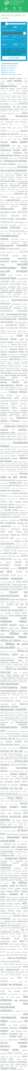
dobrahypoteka (8, 86)
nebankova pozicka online (5, 345)
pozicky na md (13, 569)
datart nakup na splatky (14, 132)
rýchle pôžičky (15, 799)
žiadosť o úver (8, 1069)
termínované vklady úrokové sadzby (7, 872)
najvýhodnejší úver (5, 317)
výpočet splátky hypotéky (15, 1057)
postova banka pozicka (11, 435)
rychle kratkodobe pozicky (14, 769)
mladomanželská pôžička (17, 239)
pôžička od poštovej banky (14, 653)
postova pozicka (22, 437)
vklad (2, 997)
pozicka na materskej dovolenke (19, 489)
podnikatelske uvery (9, 398)
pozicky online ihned (9, 582)
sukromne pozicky (18, 856)
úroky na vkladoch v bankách (13, 936)
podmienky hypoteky (21, 396)
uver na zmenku (9, 964)
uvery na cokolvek (16, 988)
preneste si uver (23, 714)
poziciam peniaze (11, 449)
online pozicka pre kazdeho (16, 375)
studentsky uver (7, 855)
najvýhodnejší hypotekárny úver (21, 306)
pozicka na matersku (10, 490)
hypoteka (10, 94)
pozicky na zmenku (22, 576)
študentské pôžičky (16, 859)
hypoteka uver (21, 176)
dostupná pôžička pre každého (14, 88)
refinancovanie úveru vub (13, 731)
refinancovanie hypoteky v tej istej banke (16, 719)
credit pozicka (17, 128)
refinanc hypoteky (8, 717)
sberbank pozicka (6, 810)
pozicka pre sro (14, 521)
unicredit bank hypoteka (12, 897)
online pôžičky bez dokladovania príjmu (14, 384)
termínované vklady (19, 863)
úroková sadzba (18, 906)
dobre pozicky (3, 137)
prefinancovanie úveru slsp (20, 695)
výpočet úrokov (21, 1059)
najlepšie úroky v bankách (11, 292)
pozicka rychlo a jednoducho (14, 528)
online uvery (19, 388)
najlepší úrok (8, 279)
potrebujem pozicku (16, 447)
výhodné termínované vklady (18, 1031)
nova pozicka (14, 359)
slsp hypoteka (14, 813)
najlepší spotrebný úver (14, 273)
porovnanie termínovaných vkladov (13, 414)
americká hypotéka (6, 109)
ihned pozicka (13, 200)
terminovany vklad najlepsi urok (18, 877)
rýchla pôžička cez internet (9, 759)
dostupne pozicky (19, 137)
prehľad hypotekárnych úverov (14, 699)
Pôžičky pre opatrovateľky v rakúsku (12, 74)
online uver (12, 388)
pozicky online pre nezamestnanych (11, 587)
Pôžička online (6, 11)
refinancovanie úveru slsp (14, 729)
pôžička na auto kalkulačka (14, 646)
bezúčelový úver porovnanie (21, 125)
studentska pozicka (7, 854)
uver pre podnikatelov (14, 968)
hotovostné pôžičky (21, 89)
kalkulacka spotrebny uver (21, 203)
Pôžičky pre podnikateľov (9, 68)
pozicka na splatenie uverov (15, 496)
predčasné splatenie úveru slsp (8, 682)
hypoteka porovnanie (5, 96)
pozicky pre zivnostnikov (11, 610)
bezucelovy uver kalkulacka (16, 122)
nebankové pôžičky (4, 350)
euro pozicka (17, 139)
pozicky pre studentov (18, 599)
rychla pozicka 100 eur (14, 737)
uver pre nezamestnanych (14, 967)
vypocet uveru (9, 1050)
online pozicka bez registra (10, 370)
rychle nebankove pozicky (16, 772)
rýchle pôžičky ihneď (16, 801)
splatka (15, 825)
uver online (18, 964)
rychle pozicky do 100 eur (14, 787)
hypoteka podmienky (8, 164)
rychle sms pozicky (11, 804)
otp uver (16, 390)
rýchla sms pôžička (18, 765)
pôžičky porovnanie (13, 675)
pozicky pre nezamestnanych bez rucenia (14, 596)
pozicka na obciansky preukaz (14, 495)
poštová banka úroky (5, 443)
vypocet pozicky (13, 1040)
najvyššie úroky (11, 331)
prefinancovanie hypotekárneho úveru (13, 686)
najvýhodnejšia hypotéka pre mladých (14, 321)
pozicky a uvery (9, 541)
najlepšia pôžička (22, 281)
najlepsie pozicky (9, 261)
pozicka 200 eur (7, 452)
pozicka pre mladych (10, 517)
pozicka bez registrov (5, 464)
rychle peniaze (18, 774)
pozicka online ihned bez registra (14, 503)
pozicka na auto (4, 483)
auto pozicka (14, 81)
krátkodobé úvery (19, 216)
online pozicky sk (21, 380)
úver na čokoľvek (3, 959)
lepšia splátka (19, 223)
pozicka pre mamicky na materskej (19, 515)
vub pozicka (16, 1011)
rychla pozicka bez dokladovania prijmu (14, 743)
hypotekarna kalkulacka (7, 177)
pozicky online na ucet (19, 585)
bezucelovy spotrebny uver (17, 84)
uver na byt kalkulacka (14, 952)
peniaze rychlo (18, 392)
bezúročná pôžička (5, 128)
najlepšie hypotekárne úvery (13, 284)
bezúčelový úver (6, 124)
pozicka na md (24, 491)
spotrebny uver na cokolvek (15, 844)
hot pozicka (10, 148)
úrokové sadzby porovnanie (14, 917)
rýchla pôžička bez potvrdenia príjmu (16, 757)
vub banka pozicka (13, 997)
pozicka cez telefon (8, 467)
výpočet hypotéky (14, 1054)
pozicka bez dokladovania (10, 456)
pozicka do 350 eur (3, 471)
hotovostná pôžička (5, 153)
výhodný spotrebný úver (11, 1034)
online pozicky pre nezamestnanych (14, 378)
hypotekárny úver (13, 184)
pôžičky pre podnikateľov (15, 677)
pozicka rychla (16, 526)
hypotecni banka (14, 91)
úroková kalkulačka (6, 906)
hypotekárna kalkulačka (22, 98)
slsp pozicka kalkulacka (14, 815)
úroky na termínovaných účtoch (11, 930)
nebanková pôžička (21, 342)
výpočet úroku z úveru (12, 1066)
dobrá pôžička (23, 135)
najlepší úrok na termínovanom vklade (14, 280)
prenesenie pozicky (18, 712)
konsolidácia (4, 104)
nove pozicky (10, 362)
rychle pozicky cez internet (14, 783)
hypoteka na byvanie (15, 161)
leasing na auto (7, 222)
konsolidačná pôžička (19, 206)
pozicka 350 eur (18, 453)
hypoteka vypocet (11, 98)
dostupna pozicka (11, 137)
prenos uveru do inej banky (7, 716)
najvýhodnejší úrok (16, 315)
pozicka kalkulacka (7, 480)
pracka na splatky (9, 679)
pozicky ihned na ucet (14, 556)
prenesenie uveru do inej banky (10, 714)
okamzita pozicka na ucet (10, 366)
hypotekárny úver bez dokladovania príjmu (14, 184)
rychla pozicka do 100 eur (14, 750)
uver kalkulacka (11, 949)
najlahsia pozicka (13, 249)
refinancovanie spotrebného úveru (19, 721)
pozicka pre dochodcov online (9, 513)
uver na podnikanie (17, 958)
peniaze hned (23, 390)
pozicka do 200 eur (11, 470)
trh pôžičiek (19, 883)
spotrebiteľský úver (11, 827)
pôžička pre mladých (13, 658)
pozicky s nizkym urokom (16, 613)
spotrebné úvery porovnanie (9, 831)
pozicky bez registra (21, 544)
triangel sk (16, 894)
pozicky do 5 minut (10, 553)
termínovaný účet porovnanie (12, 876)
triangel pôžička (12, 891)
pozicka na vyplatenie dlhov (12, 499)
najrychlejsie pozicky (10, 297)
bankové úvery (10, 114)
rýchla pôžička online (9, 762)
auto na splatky (24, 111)
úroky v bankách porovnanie (18, 944)
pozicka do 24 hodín (22, 469)
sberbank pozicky (16, 810)
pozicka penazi (11, 510)
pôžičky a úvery (9, 666)
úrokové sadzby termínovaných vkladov (14, 922)
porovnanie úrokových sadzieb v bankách (14, 428)
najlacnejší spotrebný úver (14, 247)
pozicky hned (3, 556)
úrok (24, 904)
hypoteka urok (9, 176)
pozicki (2, 542)
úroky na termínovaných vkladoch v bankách (14, 933)
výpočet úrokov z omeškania (13, 1062)
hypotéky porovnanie (22, 101)
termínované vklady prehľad (20, 870)
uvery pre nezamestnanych (12, 994)
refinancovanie (17, 717)
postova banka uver (7, 436)
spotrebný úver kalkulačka (14, 839)
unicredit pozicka (22, 901)
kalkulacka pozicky (9, 203)
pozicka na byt (16, 483)
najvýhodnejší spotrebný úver (13, 308)
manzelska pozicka (22, 225)
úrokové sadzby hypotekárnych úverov (14, 912)
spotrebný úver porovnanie (13, 847)
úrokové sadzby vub (18, 928)
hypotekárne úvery (7, 181)
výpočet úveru (23, 1066)
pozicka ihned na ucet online (14, 475)
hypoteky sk (20, 194)
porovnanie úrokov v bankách (14, 419)
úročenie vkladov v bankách (10, 904)
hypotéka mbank (20, 94)
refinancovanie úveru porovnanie (14, 723)
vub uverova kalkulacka (17, 1025)
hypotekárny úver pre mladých (17, 189)
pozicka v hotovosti (21, 539)
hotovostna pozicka (21, 148)
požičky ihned (14, 628)
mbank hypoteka (10, 228)
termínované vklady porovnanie (14, 867)
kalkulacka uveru (14, 204)
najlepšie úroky (21, 290)
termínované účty (6, 861)
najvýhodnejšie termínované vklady (14, 329)
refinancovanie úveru (6, 723)
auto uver (2, 114)
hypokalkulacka (3, 91)
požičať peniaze (8, 625)
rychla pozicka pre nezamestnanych (13, 756)
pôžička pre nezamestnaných (14, 659)
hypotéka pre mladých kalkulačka (8, 168)
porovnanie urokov (6, 416)
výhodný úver (15, 1036)
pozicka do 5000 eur (20, 471)
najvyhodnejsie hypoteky (6, 306)
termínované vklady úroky (21, 872)
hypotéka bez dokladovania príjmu (14, 154)
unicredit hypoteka (11, 901)
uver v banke (20, 972)
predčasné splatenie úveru (20, 680)
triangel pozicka (6, 889)
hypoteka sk (18, 173)
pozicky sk (3, 616)
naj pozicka (7, 242)
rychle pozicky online (9, 794)
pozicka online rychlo (11, 507)
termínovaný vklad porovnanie (10, 879)
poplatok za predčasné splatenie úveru (13, 406)
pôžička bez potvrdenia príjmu (14, 635)
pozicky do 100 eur (11, 548)
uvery (7, 975)
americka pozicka (19, 109)
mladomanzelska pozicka (9, 237)
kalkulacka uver (4, 204)
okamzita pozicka (20, 364)
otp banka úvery (9, 390)
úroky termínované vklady (14, 937)
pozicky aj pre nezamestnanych (14, 543)
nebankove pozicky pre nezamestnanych (13, 346)
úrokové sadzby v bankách (9, 926)
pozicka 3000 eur (9, 453)
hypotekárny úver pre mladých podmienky (11, 100)
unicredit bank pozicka (12, 899)
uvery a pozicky (15, 975)
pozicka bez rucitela (16, 464)
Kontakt (20, 11)
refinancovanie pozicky (5, 721)
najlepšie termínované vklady (10, 287)
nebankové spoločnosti (18, 357)
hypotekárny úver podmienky (8, 188)
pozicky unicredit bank (18, 616)
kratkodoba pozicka (8, 212)
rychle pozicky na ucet (18, 791)
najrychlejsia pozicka (20, 294)
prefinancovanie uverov (22, 693)
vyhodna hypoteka (8, 1028)
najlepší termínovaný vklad (17, 275)
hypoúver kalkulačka (16, 197)
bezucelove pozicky (15, 120)
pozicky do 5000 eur (22, 554)
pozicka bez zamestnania (13, 466)
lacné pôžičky (21, 219)
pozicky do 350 (10, 551)
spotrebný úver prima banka (7, 850)
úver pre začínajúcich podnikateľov (14, 971)
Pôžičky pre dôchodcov (9, 70)
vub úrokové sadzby (15, 1022)
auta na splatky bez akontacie (13, 111)
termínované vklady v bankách (9, 873)
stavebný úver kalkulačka (20, 852)
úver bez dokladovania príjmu (12, 946)
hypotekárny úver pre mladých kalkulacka (8, 191)
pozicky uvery (13, 618)
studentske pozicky (22, 854)
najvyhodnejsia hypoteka (14, 302)
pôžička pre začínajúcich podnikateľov (14, 662)
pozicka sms (15, 535)
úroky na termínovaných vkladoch (14, 931)
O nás (14, 11)
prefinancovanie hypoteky (13, 691)
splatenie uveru (5, 825)
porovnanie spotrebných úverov (17, 412)
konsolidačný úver (13, 209)
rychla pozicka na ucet (15, 754)
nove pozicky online (19, 362)
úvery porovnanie (14, 991)
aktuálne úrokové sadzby (11, 78)
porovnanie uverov (8, 433)
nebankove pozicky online (19, 345)
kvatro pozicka (7, 219)
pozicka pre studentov (14, 521)
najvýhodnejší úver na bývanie (19, 317)
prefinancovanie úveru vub (8, 698)
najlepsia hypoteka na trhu (9, 252)
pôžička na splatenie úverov (10, 652)
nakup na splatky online (14, 338)
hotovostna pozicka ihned (13, 150)
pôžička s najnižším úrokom (14, 664)
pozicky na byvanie (17, 559)
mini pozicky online (20, 234)
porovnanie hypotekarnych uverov (14, 409)
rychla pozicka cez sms (13, 748)
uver (1, 947)
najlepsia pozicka (19, 256)
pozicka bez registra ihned (20, 462)
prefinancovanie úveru (5, 695)
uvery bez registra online (18, 982)
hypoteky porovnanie (12, 101)
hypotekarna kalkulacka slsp (17, 179)
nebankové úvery (4, 360)
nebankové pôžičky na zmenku (14, 353)
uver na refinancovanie (10, 962)
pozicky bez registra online (6, 546)
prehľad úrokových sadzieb (14, 705)
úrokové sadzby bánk (13, 908)
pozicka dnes (17, 467)
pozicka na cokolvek (14, 485)
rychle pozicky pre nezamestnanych (14, 796)
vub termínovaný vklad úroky (14, 1018)
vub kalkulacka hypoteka (14, 1007)
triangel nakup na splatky (13, 886)
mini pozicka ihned (17, 231)
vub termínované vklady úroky (16, 1015)
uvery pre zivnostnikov (23, 994)
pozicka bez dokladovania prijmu (14, 457)
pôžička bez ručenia (10, 641)
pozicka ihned (13, 474)
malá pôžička (12, 225)
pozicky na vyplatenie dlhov (14, 574)
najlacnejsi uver (15, 242)
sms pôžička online (10, 823)
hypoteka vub (15, 96)
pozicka (19, 450)
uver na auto (20, 949)
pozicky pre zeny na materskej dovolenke (14, 606)
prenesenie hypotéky (13, 710)
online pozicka (24, 368)
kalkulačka (20, 1069)
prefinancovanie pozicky (8, 693)
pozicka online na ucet (21, 505)
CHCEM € (14, 58)
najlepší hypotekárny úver (14, 266)
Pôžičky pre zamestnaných (9, 65)
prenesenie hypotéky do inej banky (7, 712)
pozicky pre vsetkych (7, 602)
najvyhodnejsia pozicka (19, 304)
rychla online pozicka (12, 734)
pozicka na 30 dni (21, 481)
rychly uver (18, 807)
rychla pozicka (14, 736)
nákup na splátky (17, 333)
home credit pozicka (14, 144)
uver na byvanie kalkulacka (16, 955)
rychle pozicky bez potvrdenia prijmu (14, 780)
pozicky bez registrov (17, 546)
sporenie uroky (23, 825)
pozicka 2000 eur (17, 452)
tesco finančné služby (10, 881)
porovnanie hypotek (9, 408)
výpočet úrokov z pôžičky (7, 1064)
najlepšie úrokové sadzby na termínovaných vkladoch (14, 289)
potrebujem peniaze (14, 445)
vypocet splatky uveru (14, 1045)
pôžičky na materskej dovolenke (14, 671)
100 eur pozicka (20, 107)
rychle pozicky (5, 777)
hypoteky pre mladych (8, 194)
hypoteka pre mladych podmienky (14, 169)
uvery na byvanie (11, 985)
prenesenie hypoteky (23, 707)
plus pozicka (6, 395)
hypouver (4, 197)
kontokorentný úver (13, 104)
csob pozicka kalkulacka (13, 131)
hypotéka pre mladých (22, 165)
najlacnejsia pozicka (19, 243)
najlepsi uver (24, 249)
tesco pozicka (19, 881)
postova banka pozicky (22, 435)
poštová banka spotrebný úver (13, 440)
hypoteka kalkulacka (13, 158)
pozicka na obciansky (5, 494)
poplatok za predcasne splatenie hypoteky (14, 402)
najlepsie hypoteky (13, 259)
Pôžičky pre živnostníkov (9, 72)
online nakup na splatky (12, 368)
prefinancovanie (22, 682)
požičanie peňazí (13, 622)
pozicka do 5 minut (12, 471)
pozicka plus (23, 510)
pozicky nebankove (11, 579)
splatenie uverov (22, 823)
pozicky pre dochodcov (15, 588)
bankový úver (18, 114)
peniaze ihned (3, 393)
